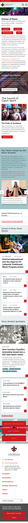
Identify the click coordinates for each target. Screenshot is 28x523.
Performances (7, 481)
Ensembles (6, 477)
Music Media (16, 173)
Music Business (13, 175)
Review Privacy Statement (14, 513)
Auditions (18, 29)
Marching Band (7, 32)
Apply (19, 32)
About (4, 489)
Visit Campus (14, 431)
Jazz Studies (11, 177)
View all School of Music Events (11, 221)
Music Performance (19, 171)
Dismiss (14, 517)
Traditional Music (6, 173)
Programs (6, 29)
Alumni (5, 493)
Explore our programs (9, 89)
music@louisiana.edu (10, 463)
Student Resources (9, 485)
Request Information (14, 423)
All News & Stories (7, 415)
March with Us (7, 137)
